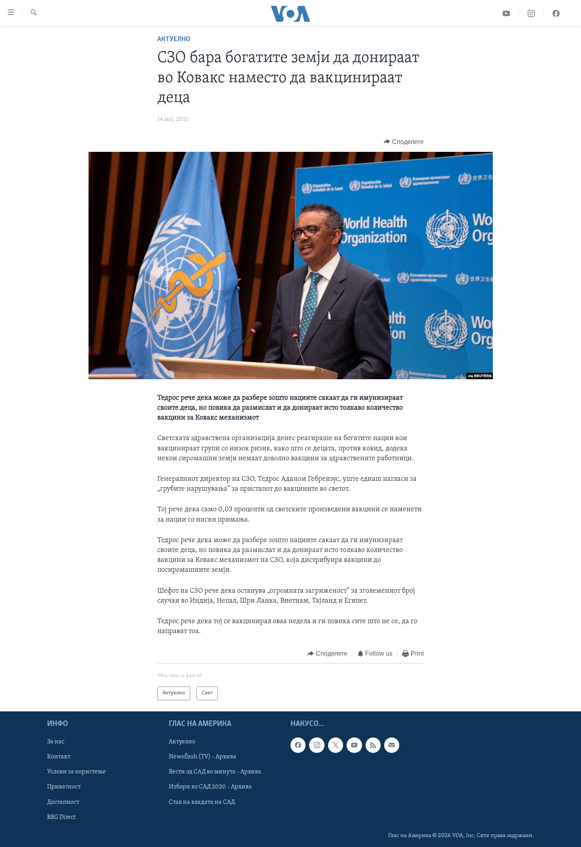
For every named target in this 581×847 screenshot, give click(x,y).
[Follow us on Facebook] (298, 744)
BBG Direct (61, 817)
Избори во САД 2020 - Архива (210, 787)
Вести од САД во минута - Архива (215, 772)
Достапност (63, 802)
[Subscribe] (391, 744)
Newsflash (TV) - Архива (202, 757)
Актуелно (174, 39)
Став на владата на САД (202, 802)
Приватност (64, 787)
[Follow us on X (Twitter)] (335, 744)
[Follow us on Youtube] (354, 744)
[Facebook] (556, 14)
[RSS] (373, 744)
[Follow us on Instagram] (316, 744)
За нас (55, 742)
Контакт (58, 757)
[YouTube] (506, 14)
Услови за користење (76, 772)
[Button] (404, 142)
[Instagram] (531, 14)
